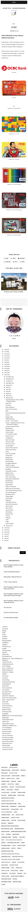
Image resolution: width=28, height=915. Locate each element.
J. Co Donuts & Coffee (11, 434)
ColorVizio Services (11, 502)
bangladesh (4, 773)
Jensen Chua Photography (9, 698)
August (8, 385)
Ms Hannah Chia (6, 711)
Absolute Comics (10, 465)
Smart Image (9, 506)
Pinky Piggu (5, 717)
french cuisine (21, 792)
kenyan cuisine (19, 814)
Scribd (4, 634)
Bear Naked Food (7, 656)
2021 (5, 360)
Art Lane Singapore (11, 492)
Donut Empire (9, 432)
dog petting (11, 784)
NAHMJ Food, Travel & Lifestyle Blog (12, 715)
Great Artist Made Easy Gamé (14, 490)
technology (4, 873)
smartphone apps (5, 862)
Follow (14, 338)
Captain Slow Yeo (7, 662)
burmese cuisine (10, 778)
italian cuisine (14, 809)
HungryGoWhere (6, 640)
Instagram (5, 628)
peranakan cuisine (6, 837)
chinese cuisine (5, 781)
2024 (5, 354)
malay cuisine (21, 820)
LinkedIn (4, 638)
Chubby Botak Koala (7, 664)
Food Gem (5, 678)
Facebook (4, 626)
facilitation (10, 789)
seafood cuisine (5, 848)
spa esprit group (13, 865)
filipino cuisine (5, 792)
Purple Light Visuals (7, 719)
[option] (14, 283)
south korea (4, 865)
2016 (5, 370)
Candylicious (9, 438)
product (3, 842)
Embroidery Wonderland (12, 479)
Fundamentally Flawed (8, 682)
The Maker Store (10, 494)
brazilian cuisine (5, 775)
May (7, 391)
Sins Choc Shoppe (10, 453)
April (7, 393)
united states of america (17, 876)
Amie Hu (4, 652)
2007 (5, 540)
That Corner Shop (10, 477)
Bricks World (9, 459)
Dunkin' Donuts (10, 430)
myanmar (8, 834)
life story (13, 820)
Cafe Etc (8, 516)
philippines (22, 837)
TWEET (14, 258)
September (9, 383)
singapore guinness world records (10, 853)
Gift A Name (9, 512)
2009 (5, 536)
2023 (5, 356)
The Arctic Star (6, 733)
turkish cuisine (5, 876)
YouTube (4, 636)
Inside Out (8, 403)
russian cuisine (21, 845)
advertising (4, 767)
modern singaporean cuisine (18, 831)
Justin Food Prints (7, 705)
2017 (5, 368)
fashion (17, 789)
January (8, 525)
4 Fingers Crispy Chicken (12, 426)
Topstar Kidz (9, 484)
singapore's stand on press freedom (10, 859)
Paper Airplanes (10, 407)
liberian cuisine (5, 820)
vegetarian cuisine (6, 878)
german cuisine (12, 795)
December (9, 377)
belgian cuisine (13, 773)
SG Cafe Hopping (6, 727)
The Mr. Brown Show (8, 741)
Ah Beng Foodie (6, 650)
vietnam (15, 878)
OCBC (13, 23)
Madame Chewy (6, 709)
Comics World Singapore (12, 467)
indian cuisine (4, 806)
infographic (13, 806)
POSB (7, 521)
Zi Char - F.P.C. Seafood (12, 421)
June (7, 389)
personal (15, 837)
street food (19, 867)
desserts (3, 784)
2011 (5, 532)
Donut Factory (10, 436)
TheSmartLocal (6, 646)
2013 (5, 528)
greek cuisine (21, 795)
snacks (14, 862)
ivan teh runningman (6, 812)
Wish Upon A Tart (7, 743)
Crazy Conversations (11, 409)
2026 (5, 349)
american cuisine (5, 770)
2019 (5, 364)
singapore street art (17, 856)
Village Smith (9, 496)
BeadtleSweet (9, 481)
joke (13, 814)
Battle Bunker (9, 461)
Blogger (4, 631)
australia (23, 770)
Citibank (8, 518)
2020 (5, 362)
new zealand (15, 834)
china (17, 778)
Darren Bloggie (6, 666)
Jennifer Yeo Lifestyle (8, 696)
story (12, 867)
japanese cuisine (5, 814)
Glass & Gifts (9, 498)
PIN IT (16, 261)
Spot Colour (9, 508)
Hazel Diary (5, 686)
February (8, 398)
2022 (5, 358)
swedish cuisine (5, 870)
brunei (3, 778)
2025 (5, 351)
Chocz (7, 451)
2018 (5, 366)
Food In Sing (5, 680)
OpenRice (4, 644)
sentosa (13, 848)
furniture (3, 795)
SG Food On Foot (6, 729)
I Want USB (9, 455)
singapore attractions (7, 851)
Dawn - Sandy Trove (7, 668)
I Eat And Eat (5, 690)
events (3, 789)
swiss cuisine (14, 870)
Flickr (3, 632)
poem (2, 839)
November (9, 379)
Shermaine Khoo (6, 731)
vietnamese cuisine (6, 881)
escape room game (20, 787)
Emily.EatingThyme (7, 670)
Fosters (8, 415)
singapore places (5, 856)
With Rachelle (6, 745)
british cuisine (15, 775)
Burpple (4, 648)
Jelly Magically (6, 694)
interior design (5, 809)
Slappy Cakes (9, 417)
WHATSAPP (8, 261)
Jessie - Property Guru (8, 700)
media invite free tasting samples (10, 826)
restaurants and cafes (13, 842)
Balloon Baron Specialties (13, 488)
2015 (5, 372)
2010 (5, 534)
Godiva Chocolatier (11, 449)
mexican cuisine (5, 831)
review (22, 842)
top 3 (25, 873)
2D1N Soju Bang (10, 419)
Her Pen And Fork (7, 688)
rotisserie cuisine (6, 845)
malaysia (3, 823)
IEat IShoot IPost (7, 692)
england (11, 787)
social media (21, 862)
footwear (13, 792)
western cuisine (17, 881)
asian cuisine (15, 770)
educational (4, 787)
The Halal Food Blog (7, 737)
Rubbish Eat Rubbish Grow (9, 725)
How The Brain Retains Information (15, 413)
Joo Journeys (5, 704)
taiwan (21, 870)
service (19, 848)
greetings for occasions (7, 798)
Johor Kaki (5, 702)
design (19, 781)
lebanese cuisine (15, 817)
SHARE (6, 258)
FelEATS (4, 674)
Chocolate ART (10, 442)
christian (13, 781)
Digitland (8, 500)
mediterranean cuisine (7, 828)
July (7, 387)
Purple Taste (5, 721)
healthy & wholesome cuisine (8, 803)
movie (2, 834)
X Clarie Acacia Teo (7, 747)
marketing (10, 823)
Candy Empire (9, 445)
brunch (23, 775)
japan (15, 812)
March (8, 395)
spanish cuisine (5, 867)
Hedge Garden (9, 473)
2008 (5, 538)
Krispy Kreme (9, 428)
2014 (5, 374)
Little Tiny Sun (6, 708)
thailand (19, 873)
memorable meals (19, 828)
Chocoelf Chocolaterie (12, 448)
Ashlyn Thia (5, 654)
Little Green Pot (10, 475)
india (19, 803)
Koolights (8, 469)
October (8, 381)
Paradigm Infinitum (11, 463)
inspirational (21, 806)
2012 (5, 530)
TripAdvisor (5, 642)
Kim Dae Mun (9, 514)
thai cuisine (12, 873)
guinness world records (7, 800)
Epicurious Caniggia (7, 672)
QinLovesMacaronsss (8, 723)
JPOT (7, 411)
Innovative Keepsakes (11, 504)
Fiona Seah (5, 676)
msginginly (5, 713)
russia (14, 845)
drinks (17, 784)
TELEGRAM (22, 258)
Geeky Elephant (6, 684)
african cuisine (13, 767)
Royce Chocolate (10, 440)
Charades (8, 405)
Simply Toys (9, 457)
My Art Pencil (9, 482)
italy (21, 809)
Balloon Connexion (11, 486)
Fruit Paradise (9, 523)
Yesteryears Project (7, 749)
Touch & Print (9, 510)
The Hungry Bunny (7, 739)
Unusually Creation (11, 471)
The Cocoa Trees (10, 444)
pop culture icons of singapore (14, 839)
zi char (3, 884)
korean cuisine (5, 817)
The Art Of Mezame (7, 735)
